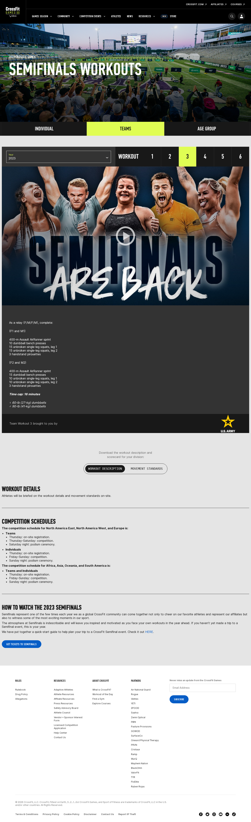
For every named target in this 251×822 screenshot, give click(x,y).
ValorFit (135, 772)
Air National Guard (140, 689)
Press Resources (63, 703)
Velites (134, 698)
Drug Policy (21, 694)
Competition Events (90, 16)
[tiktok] (234, 814)
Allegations (21, 698)
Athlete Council (62, 712)
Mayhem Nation (139, 763)
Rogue (134, 694)
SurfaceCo (137, 735)
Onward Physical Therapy (145, 740)
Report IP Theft (127, 814)
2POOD (135, 708)
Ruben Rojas (138, 786)
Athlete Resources (64, 694)
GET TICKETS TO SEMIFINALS (21, 644)
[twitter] (207, 814)
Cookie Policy (71, 814)
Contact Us (60, 737)
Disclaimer (90, 814)
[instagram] (214, 814)
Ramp (134, 754)
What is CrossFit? (101, 689)
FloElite (135, 781)
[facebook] (201, 814)
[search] (232, 16)
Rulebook (20, 689)
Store (169, 16)
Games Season (40, 16)
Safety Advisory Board (66, 708)
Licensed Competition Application (66, 727)
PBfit (133, 722)
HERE (149, 632)
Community (64, 16)
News (130, 16)
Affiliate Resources (64, 698)
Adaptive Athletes (63, 689)
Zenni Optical (138, 717)
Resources (145, 16)
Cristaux (135, 749)
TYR (133, 777)
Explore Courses (101, 703)
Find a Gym (98, 698)
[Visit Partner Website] (228, 423)
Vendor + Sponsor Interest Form (68, 719)
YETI (133, 703)
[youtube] (221, 814)
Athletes (116, 16)
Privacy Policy (51, 814)
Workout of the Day (102, 694)
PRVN (134, 745)
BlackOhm (136, 768)
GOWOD (135, 731)
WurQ (134, 758)
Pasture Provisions (141, 726)
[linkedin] (227, 814)
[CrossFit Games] (13, 12)
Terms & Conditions (26, 814)
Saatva (134, 712)
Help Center (60, 732)
